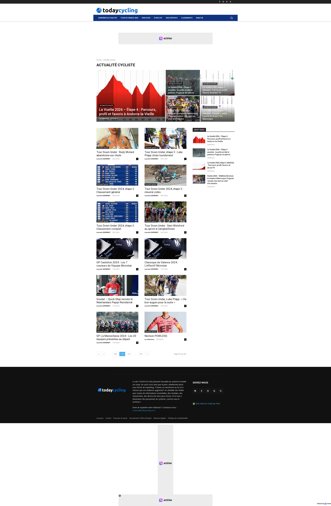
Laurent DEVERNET (103, 159)
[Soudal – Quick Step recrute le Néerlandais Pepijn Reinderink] (117, 285)
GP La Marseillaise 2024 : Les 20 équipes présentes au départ (116, 337)
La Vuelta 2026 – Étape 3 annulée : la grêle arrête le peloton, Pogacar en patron (218, 152)
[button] (231, 18)
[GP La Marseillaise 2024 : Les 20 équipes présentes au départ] (117, 322)
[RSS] (226, 1)
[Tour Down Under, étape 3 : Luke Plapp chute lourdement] (165, 138)
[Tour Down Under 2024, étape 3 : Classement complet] (117, 211)
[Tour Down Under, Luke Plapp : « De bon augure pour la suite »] (165, 285)
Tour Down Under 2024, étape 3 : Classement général (115, 190)
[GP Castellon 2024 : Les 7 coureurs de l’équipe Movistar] (117, 248)
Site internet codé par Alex (208, 403)
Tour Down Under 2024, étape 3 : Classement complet (115, 227)
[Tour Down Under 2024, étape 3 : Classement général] (117, 175)
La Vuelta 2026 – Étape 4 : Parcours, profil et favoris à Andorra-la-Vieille (218, 138)
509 (115, 354)
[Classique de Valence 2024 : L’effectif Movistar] (165, 248)
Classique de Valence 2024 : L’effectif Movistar (161, 264)
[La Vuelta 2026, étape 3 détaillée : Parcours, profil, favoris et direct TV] (217, 83)
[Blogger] (195, 391)
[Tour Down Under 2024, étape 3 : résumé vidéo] (165, 175)
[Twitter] (230, 1)
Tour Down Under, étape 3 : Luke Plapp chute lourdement (164, 154)
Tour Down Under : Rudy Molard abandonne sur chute (115, 154)
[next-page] (147, 354)
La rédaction (149, 339)
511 (129, 354)
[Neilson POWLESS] (165, 322)
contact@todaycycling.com (144, 410)
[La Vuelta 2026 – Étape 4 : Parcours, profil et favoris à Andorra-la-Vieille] (130, 96)
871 (141, 354)
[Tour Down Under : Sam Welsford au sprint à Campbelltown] (165, 211)
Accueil (99, 60)
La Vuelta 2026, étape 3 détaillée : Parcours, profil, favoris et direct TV (220, 165)
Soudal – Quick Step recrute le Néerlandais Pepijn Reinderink (114, 301)
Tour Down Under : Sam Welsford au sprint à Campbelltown (164, 227)
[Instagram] (223, 1)
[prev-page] (98, 354)
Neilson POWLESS (156, 335)
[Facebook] (219, 1)
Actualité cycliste (106, 105)
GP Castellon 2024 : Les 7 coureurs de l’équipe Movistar (114, 264)
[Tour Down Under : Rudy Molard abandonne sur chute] (117, 138)
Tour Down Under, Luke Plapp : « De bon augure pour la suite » (165, 301)
